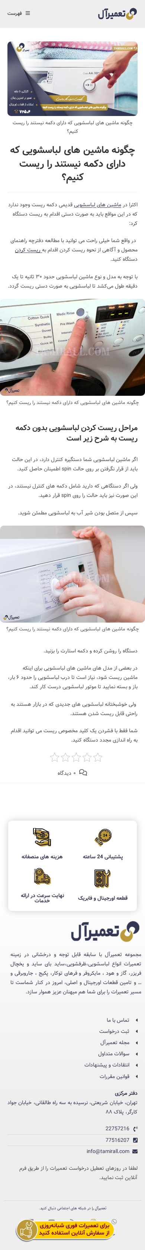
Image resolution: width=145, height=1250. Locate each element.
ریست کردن (28, 250)
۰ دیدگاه (67, 773)
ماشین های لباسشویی (97, 205)
